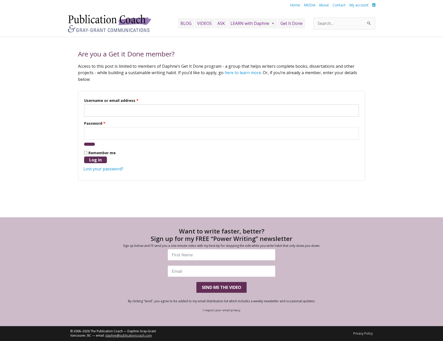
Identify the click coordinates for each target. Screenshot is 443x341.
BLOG (186, 23)
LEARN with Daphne (249, 23)
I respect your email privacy (221, 310)
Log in (95, 160)
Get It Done (291, 23)
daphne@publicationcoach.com (128, 335)
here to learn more (243, 72)
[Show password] (89, 144)
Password (94, 123)
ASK (221, 23)
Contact (339, 5)
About (324, 5)
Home (295, 5)
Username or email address (111, 100)
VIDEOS (204, 23)
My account (359, 5)
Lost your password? (103, 169)
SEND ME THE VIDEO (221, 287)
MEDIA (309, 5)
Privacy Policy (363, 333)
